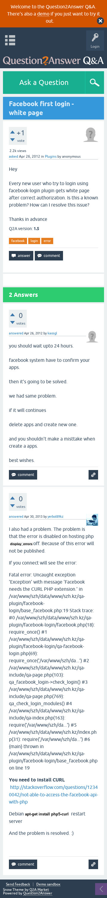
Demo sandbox (48, 884)
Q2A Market (39, 890)
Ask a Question (44, 82)
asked (13, 156)
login (34, 241)
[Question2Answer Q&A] (53, 58)
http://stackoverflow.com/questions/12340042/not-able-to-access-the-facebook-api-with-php (53, 794)
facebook (18, 241)
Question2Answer (37, 893)
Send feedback (18, 884)
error (47, 241)
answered (16, 333)
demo (43, 13)
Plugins (50, 156)
